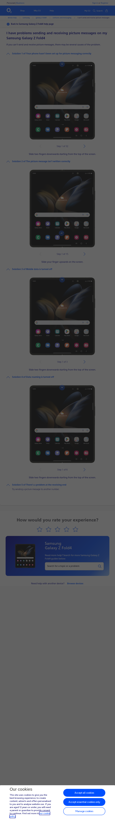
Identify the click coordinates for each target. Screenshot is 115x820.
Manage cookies (84, 811)
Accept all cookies (84, 792)
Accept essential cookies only (84, 802)
